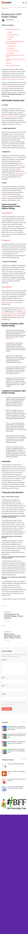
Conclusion (8, 63)
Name (3, 677)
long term (5, 86)
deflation (10, 412)
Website (4, 694)
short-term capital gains (9, 302)
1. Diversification (11, 45)
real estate (21, 79)
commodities (11, 79)
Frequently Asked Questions (13, 65)
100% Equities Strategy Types (13, 29)
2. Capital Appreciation (13, 34)
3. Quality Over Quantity (13, 50)
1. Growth (9, 32)
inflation (23, 410)
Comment (4, 659)
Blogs (7, 7)
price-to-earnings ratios (11, 116)
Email (3, 685)
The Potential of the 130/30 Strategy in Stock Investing (13, 616)
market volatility (9, 338)
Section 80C (14, 315)
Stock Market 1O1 (13, 7)
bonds (5, 79)
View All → (24, 722)
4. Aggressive (10, 36)
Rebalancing (7, 240)
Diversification (7, 213)
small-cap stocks (19, 173)
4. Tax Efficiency (11, 52)
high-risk (15, 157)
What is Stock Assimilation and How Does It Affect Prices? (12, 636)
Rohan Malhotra (10, 19)
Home (3, 7)
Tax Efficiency (7, 287)
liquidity (13, 381)
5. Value (9, 39)
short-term (21, 165)
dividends (5, 196)
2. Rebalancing (11, 48)
